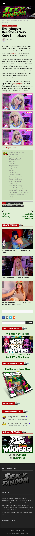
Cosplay (8, 20)
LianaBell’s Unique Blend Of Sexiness (27, 216)
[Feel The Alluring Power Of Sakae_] (17, 266)
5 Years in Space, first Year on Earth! (17, 354)
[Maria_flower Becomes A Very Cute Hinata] (17, 239)
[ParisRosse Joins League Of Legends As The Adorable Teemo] (17, 291)
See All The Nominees (17, 357)
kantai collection (8, 206)
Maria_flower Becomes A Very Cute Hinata (16, 251)
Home (3, 20)
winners (21, 454)
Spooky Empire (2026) (19, 423)
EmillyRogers (14, 53)
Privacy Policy (24, 533)
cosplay (9, 203)
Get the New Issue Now (17, 368)
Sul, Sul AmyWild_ (6, 215)
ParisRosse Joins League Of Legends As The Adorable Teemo (16, 303)
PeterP (10, 39)
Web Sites (13, 25)
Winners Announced (17, 333)
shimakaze (19, 206)
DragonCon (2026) (17, 416)
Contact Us (15, 533)
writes (9, 148)
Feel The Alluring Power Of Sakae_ (15, 277)
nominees (19, 457)
